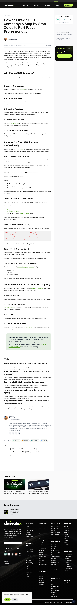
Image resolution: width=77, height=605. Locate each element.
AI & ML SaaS (42, 556)
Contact (66, 529)
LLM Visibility (29, 563)
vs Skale (66, 564)
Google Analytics (11, 210)
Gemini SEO (29, 557)
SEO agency (19, 149)
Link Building (29, 536)
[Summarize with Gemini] (67, 19)
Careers (66, 530)
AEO (27, 559)
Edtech (40, 547)
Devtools (41, 535)
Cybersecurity (42, 533)
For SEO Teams (55, 532)
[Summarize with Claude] (61, 19)
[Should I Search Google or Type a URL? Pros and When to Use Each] (38, 484)
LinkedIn (6, 563)
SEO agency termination (33, 452)
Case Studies (55, 590)
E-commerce (42, 548)
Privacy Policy (59, 602)
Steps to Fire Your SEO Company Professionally (64, 35)
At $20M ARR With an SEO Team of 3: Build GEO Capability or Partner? (14, 512)
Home (5, 15)
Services (25, 5)
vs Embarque (68, 554)
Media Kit (66, 532)
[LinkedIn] (13, 433)
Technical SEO (30, 530)
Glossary (53, 588)
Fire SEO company (23, 448)
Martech (40, 539)
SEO (11, 15)
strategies (22, 89)
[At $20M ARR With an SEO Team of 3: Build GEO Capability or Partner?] (6, 512)
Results (66, 534)
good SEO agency (10, 307)
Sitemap (47, 602)
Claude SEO (29, 555)
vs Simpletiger (68, 560)
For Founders (55, 526)
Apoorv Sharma (12, 39)
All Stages (41, 584)
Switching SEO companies (12, 455)
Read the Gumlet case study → (64, 59)
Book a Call (67, 5)
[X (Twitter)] (10, 433)
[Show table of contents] (73, 601)
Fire (13, 448)
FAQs (57, 42)
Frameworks (55, 586)
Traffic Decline (55, 556)
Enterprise (41, 582)
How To (33, 448)
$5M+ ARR (41, 580)
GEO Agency (29, 549)
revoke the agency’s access (26, 267)
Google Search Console (13, 211)
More (57, 5)
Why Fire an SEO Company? (62, 32)
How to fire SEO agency (11, 452)
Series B (40, 576)
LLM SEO (28, 561)
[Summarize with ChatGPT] (58, 19)
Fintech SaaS (42, 531)
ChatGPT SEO (30, 551)
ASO (27, 569)
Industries (36, 5)
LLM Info (66, 544)
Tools (53, 594)
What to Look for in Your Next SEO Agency (63, 39)
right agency (29, 327)
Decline (14, 599)
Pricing (66, 540)
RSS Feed (52, 602)
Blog (9, 15)
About (66, 526)
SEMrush (26, 213)
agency (7, 448)
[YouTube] (19, 433)
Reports (53, 592)
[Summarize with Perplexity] (64, 19)
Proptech (41, 550)
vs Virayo (66, 562)
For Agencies (55, 534)
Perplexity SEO (30, 553)
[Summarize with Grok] (70, 19)
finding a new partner (37, 288)
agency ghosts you (13, 123)
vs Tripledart (67, 566)
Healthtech (41, 543)
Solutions (47, 5)
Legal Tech (41, 545)
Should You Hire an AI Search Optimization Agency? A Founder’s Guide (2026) (14, 493)
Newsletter (54, 596)
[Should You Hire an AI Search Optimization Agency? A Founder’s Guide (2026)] (14, 484)
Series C (40, 578)
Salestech (41, 541)
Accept (7, 599)
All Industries (42, 529)
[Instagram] (16, 433)
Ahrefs (21, 213)
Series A (40, 575)
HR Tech (41, 537)
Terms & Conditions (68, 602)
